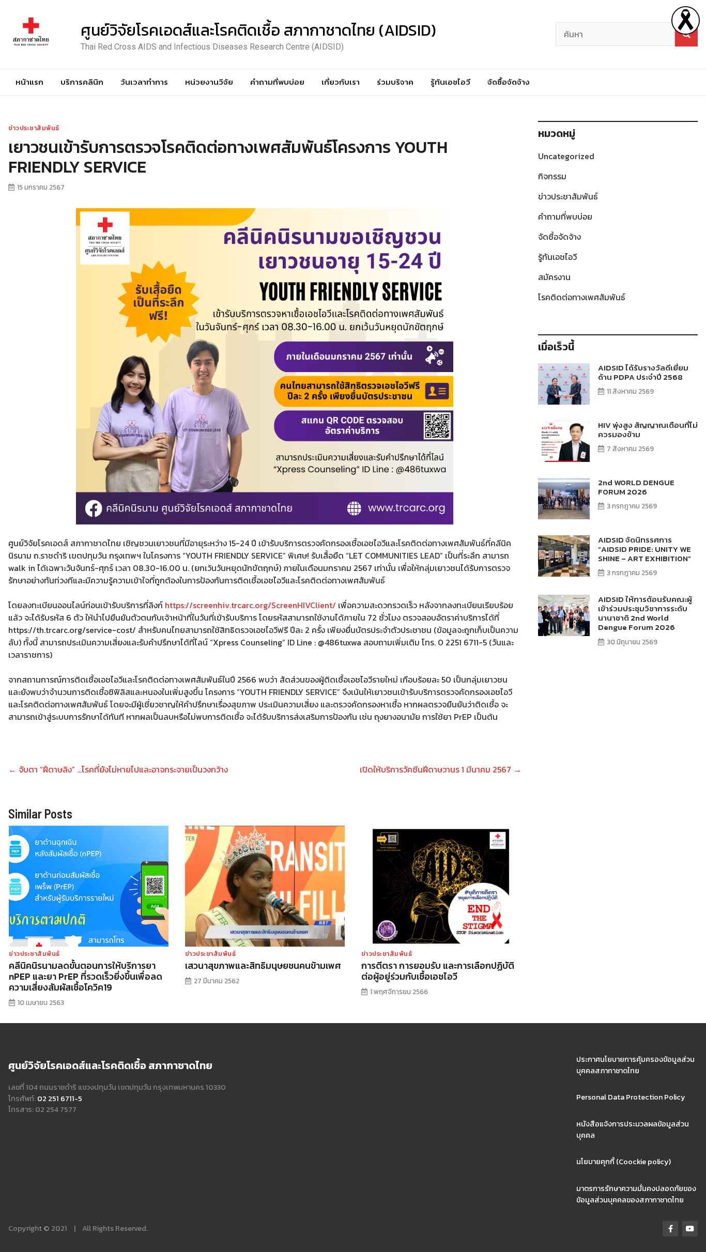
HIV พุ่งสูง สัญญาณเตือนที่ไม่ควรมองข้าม (648, 429)
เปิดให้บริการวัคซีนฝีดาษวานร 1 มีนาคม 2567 (440, 769)
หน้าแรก (29, 82)
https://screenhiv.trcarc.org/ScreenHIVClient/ (250, 605)
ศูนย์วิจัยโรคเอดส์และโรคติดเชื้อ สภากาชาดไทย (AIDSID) (258, 30)
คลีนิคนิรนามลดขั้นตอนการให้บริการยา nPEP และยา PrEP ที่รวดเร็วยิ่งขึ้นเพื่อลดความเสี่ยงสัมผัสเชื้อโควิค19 (85, 976)
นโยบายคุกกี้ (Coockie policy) (623, 1161)
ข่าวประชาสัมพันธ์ (33, 128)
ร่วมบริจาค (395, 82)
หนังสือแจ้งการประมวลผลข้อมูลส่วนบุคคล (632, 1129)
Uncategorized (566, 156)
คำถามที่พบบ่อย (277, 82)
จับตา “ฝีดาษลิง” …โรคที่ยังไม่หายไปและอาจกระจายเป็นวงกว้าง (118, 769)
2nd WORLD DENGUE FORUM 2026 (636, 487)
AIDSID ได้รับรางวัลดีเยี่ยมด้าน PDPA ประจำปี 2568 (643, 372)
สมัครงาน (554, 277)
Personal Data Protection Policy (630, 1097)
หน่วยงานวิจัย (209, 82)
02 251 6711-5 (59, 1098)
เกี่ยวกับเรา (340, 82)
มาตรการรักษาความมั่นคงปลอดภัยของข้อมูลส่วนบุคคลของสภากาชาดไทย (636, 1194)
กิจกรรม (552, 176)
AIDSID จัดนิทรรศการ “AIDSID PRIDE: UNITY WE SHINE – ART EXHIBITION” (644, 549)
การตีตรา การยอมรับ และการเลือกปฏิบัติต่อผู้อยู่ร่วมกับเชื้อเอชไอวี (437, 971)
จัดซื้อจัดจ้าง (508, 82)
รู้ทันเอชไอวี (450, 82)
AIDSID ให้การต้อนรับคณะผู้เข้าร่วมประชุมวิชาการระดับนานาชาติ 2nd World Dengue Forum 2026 (645, 613)
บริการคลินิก (81, 82)
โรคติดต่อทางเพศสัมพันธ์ (581, 297)
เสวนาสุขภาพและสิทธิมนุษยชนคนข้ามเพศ (263, 965)
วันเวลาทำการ (144, 82)
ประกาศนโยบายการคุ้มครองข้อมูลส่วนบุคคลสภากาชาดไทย (635, 1065)
